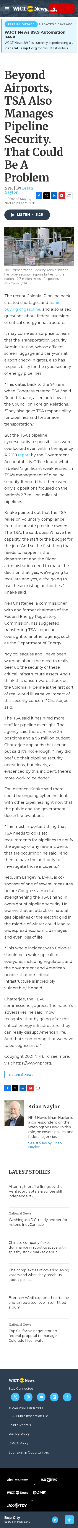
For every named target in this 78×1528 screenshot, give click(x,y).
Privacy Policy (19, 1434)
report (24, 455)
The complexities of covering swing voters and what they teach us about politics (39, 1275)
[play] (55, 1520)
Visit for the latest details (36, 48)
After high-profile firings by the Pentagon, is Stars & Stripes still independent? (36, 1191)
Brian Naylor (44, 1106)
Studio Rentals (20, 1425)
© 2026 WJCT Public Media (26, 1407)
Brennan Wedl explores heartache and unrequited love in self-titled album (39, 1302)
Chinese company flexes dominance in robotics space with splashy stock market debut (37, 1247)
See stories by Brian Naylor (45, 1145)
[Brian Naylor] (14, 1113)
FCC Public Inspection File (28, 1416)
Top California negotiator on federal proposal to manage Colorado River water (33, 1336)
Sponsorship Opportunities (29, 1452)
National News (21, 1075)
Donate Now (43, 8)
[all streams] (69, 1519)
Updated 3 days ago (56, 24)
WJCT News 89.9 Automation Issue (35, 34)
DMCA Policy (19, 1443)
